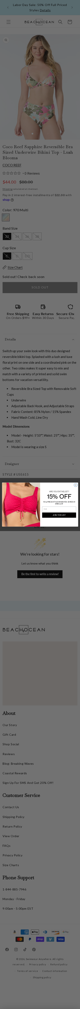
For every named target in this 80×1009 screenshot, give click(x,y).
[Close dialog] (75, 485)
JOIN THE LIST (58, 515)
